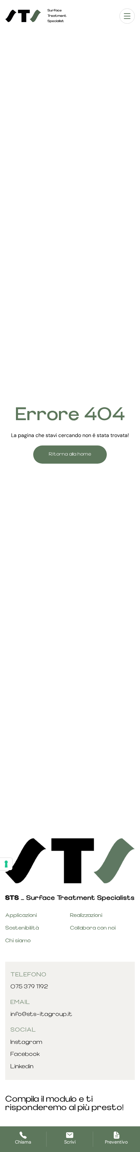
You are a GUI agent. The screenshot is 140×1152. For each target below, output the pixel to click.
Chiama (23, 1142)
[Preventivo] (116, 1135)
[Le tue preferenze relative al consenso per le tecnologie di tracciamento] (6, 864)
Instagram (26, 1042)
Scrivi (70, 1142)
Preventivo (116, 1142)
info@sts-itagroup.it (41, 1014)
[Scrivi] (69, 1135)
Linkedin (22, 1067)
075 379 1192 (29, 987)
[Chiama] (23, 1135)
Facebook (25, 1054)
